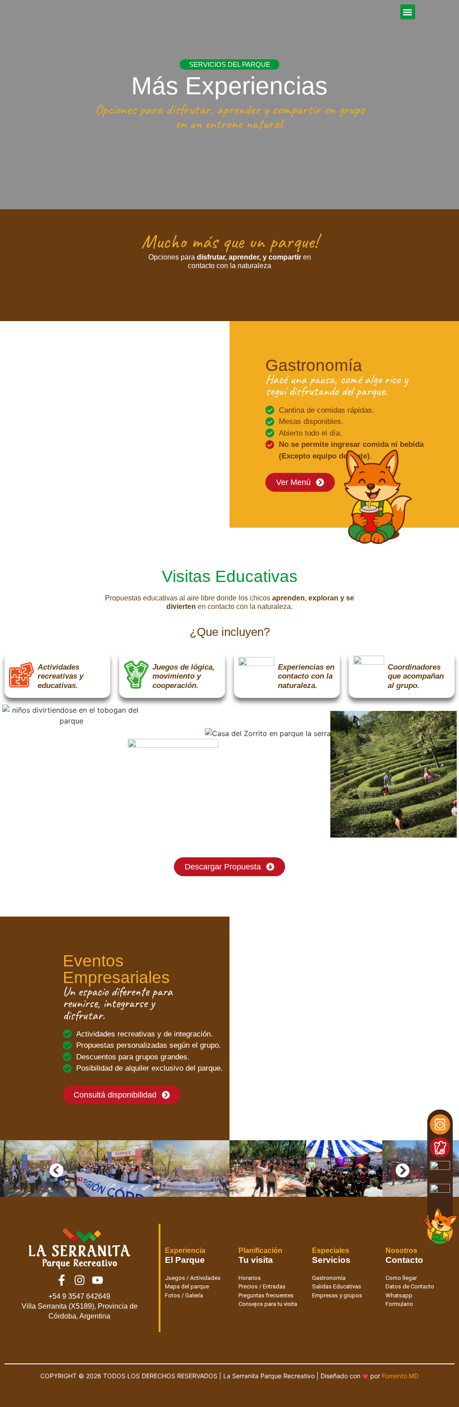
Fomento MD (400, 1376)
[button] (407, 11)
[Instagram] (79, 1280)
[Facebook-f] (61, 1280)
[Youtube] (97, 1280)
